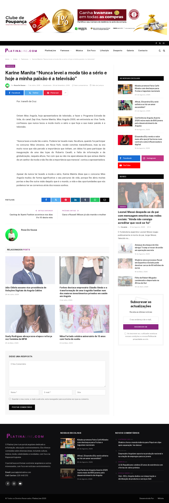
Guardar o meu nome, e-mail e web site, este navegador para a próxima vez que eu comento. (50, 399)
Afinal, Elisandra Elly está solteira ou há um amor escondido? (146, 104)
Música (79, 50)
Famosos (64, 50)
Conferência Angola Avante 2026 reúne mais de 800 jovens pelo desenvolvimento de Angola (149, 122)
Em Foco (91, 50)
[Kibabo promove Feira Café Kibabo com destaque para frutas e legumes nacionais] (125, 89)
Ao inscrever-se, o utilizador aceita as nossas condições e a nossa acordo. (141, 336)
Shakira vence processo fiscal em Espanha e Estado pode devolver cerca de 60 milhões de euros (149, 264)
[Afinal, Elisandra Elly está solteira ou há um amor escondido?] (125, 105)
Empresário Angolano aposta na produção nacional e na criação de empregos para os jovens (140, 455)
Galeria (130, 50)
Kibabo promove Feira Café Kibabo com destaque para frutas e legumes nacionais (147, 88)
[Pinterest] (8, 128)
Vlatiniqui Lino (124, 439)
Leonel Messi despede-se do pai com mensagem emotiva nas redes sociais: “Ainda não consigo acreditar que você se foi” (139, 217)
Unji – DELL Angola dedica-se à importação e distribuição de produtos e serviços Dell (137, 477)
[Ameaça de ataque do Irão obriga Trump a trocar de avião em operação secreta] (125, 248)
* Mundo (122, 206)
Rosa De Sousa (19, 85)
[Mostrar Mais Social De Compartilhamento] (65, 92)
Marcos (121, 462)
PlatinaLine (50, 50)
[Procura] (164, 51)
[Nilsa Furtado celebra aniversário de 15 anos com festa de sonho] (84, 319)
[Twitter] (8, 115)
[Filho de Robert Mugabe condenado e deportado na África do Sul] (125, 281)
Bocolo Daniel (124, 473)
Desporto (117, 50)
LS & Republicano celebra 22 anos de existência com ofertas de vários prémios (140, 466)
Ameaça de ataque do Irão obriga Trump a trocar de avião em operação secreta (149, 247)
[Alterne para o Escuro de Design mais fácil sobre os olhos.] (159, 50)
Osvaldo (124, 227)
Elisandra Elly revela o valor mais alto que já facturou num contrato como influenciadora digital (148, 141)
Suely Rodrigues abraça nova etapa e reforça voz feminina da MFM (28, 337)
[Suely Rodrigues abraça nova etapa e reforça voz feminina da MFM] (30, 319)
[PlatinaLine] (21, 51)
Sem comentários (81, 85)
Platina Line (36, 498)
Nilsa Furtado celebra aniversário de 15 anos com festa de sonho (82, 337)
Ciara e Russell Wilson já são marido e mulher (84, 214)
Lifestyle (104, 50)
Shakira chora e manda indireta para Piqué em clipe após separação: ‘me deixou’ (139, 443)
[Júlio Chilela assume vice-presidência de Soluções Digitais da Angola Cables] (30, 270)
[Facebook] (8, 108)
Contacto (142, 50)
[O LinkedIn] (8, 122)
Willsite (161, 498)
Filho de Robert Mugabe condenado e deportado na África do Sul (147, 280)
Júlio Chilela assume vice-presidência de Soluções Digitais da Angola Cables (25, 289)
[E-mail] (8, 135)
